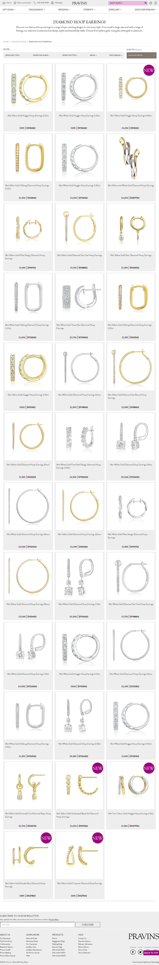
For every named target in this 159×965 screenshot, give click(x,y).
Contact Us (82, 938)
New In (54, 938)
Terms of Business (84, 953)
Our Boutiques (5, 938)
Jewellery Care (31, 947)
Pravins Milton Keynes (7, 956)
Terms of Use (82, 950)
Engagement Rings (58, 941)
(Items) (134, 49)
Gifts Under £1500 (58, 953)
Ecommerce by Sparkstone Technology (146, 962)
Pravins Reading (5, 953)
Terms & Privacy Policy (20, 962)
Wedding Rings (57, 944)
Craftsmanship (5, 944)
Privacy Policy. (54, 919)
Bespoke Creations (6, 947)
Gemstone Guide (32, 941)
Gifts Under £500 (58, 950)
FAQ (28, 956)
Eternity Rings (57, 947)
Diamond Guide (31, 938)
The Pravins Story (6, 941)
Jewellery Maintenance (33, 950)
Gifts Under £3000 (59, 956)
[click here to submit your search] (145, 3)
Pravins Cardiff (5, 950)
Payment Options (84, 941)
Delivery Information (85, 944)
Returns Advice (83, 947)
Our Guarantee (31, 944)
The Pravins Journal (32, 953)
